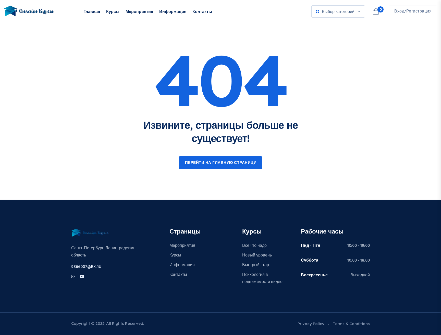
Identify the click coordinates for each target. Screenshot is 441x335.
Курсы (112, 11)
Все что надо (254, 245)
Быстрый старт (256, 265)
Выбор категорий (338, 11)
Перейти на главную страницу (220, 163)
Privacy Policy (311, 323)
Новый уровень (257, 255)
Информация (172, 11)
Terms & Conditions (351, 323)
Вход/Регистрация (413, 11)
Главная (91, 11)
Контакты (202, 11)
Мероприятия (139, 11)
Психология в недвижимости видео (262, 278)
